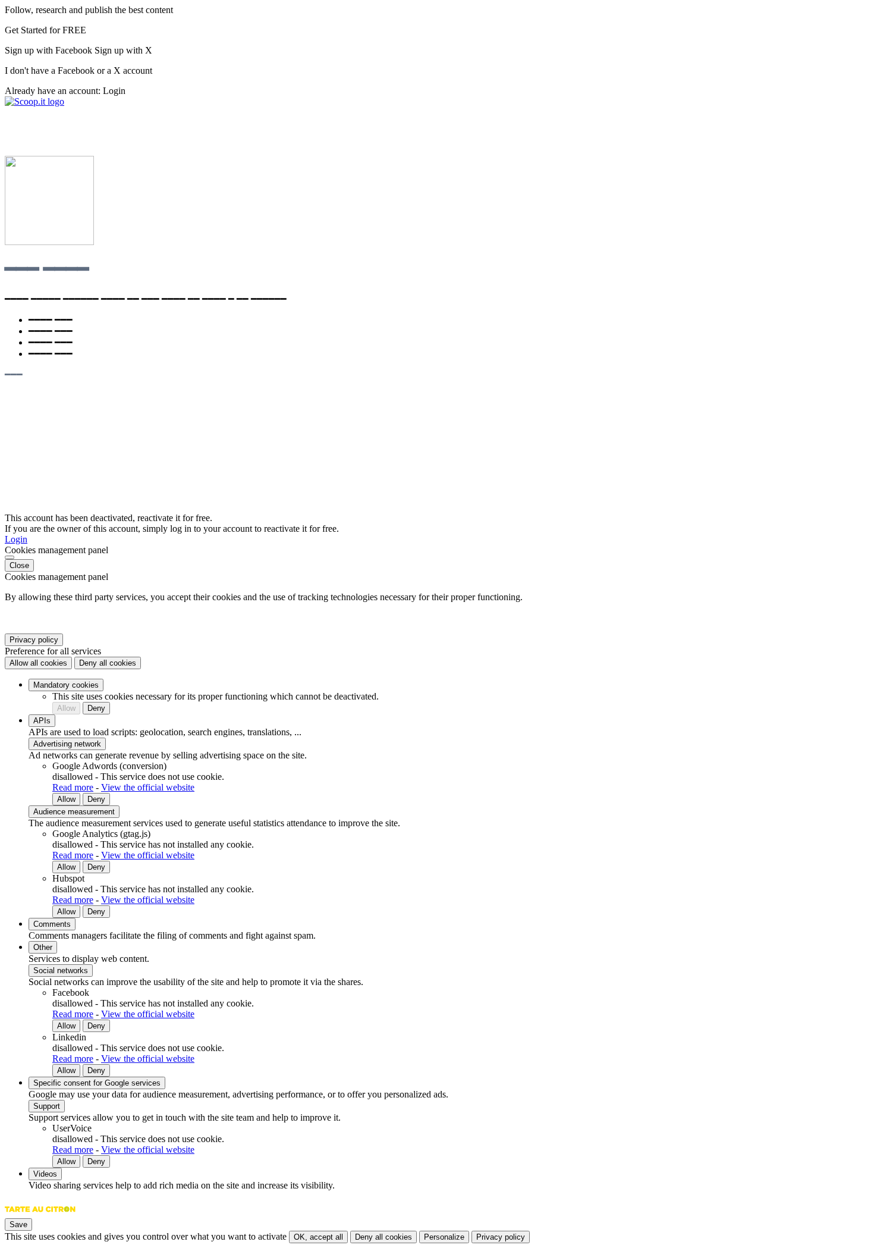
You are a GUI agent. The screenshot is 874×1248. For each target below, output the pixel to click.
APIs (42, 720)
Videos (45, 1173)
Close (19, 565)
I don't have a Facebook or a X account (78, 70)
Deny (96, 708)
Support (46, 1106)
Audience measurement (74, 811)
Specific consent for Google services (97, 1082)
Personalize (444, 1237)
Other (42, 947)
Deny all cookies (107, 663)
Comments (52, 924)
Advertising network (67, 743)
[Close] (9, 557)
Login (114, 91)
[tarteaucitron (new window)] (40, 1215)
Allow (66, 708)
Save (18, 1224)
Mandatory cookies (66, 685)
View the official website (147, 787)
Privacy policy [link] (34, 639)
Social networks (60, 970)
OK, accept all (318, 1237)
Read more (72, 787)
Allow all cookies (38, 663)
